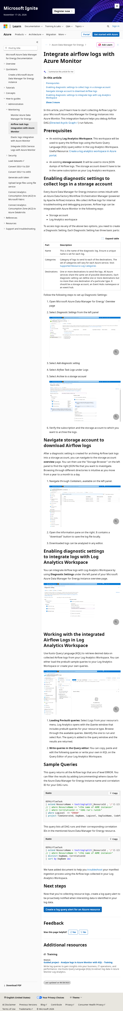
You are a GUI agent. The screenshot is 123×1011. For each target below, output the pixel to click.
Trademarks (25, 1009)
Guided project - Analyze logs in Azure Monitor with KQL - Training (78, 962)
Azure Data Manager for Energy (68, 44)
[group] (82, 808)
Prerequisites (52, 83)
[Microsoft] (6, 26)
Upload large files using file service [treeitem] (22, 184)
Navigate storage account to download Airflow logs (71, 91)
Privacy (68, 1004)
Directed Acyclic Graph (63, 122)
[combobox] (21, 48)
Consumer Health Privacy (90, 1004)
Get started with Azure (106, 34)
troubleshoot (94, 869)
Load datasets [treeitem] (15, 160)
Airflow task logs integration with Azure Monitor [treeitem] (22, 128)
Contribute (56, 1004)
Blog (43, 1004)
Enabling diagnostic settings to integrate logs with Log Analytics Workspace (78, 96)
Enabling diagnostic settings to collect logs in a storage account (78, 87)
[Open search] (108, 26)
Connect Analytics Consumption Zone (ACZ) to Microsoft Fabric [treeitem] (22, 196)
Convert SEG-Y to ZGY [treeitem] (19, 166)
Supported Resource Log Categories (78, 265)
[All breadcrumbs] (46, 44)
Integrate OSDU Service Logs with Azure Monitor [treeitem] (23, 148)
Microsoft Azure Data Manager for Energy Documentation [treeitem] (21, 56)
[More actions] (118, 44)
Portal (86, 34)
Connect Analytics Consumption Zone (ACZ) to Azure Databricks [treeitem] (22, 209)
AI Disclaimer (9, 1004)
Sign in (115, 26)
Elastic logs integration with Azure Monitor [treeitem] (22, 139)
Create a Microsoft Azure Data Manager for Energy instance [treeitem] (21, 78)
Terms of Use (8, 1009)
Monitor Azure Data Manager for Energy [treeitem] (21, 117)
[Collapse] (37, 42)
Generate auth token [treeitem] (18, 177)
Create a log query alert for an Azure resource (73, 909)
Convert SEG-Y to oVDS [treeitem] (19, 171)
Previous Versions (28, 1004)
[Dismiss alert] (117, 6)
